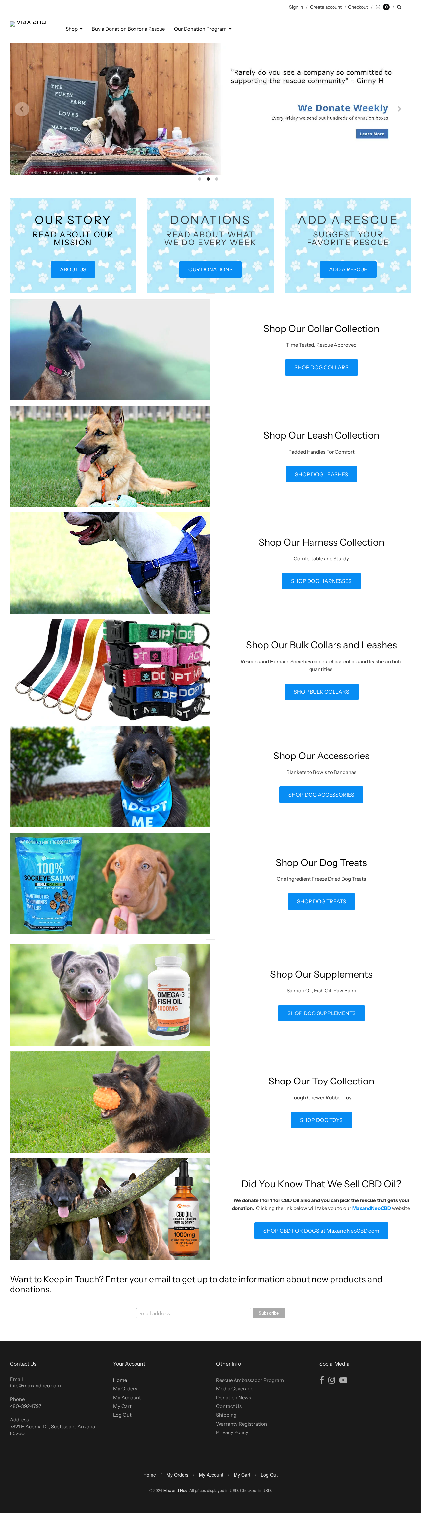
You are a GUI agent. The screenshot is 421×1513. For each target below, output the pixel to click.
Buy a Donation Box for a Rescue (128, 29)
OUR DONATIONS (210, 269)
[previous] (22, 109)
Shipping (226, 1415)
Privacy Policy (232, 1432)
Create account (326, 7)
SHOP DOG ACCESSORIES (321, 794)
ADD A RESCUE (348, 269)
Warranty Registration (241, 1424)
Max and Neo (175, 1490)
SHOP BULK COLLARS (321, 691)
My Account (127, 1397)
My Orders (125, 1388)
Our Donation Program (200, 29)
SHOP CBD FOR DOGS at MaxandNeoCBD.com (321, 1230)
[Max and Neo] (30, 28)
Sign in (296, 7)
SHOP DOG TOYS (321, 1120)
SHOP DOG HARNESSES (321, 581)
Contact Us (229, 1406)
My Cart (122, 1406)
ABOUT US (73, 269)
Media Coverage (234, 1388)
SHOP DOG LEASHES (321, 474)
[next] (399, 109)
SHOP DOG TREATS (321, 901)
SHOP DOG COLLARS (321, 367)
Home (120, 1380)
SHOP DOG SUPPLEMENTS (321, 1013)
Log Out (122, 1415)
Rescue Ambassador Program (250, 1380)
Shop (72, 29)
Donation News (233, 1397)
